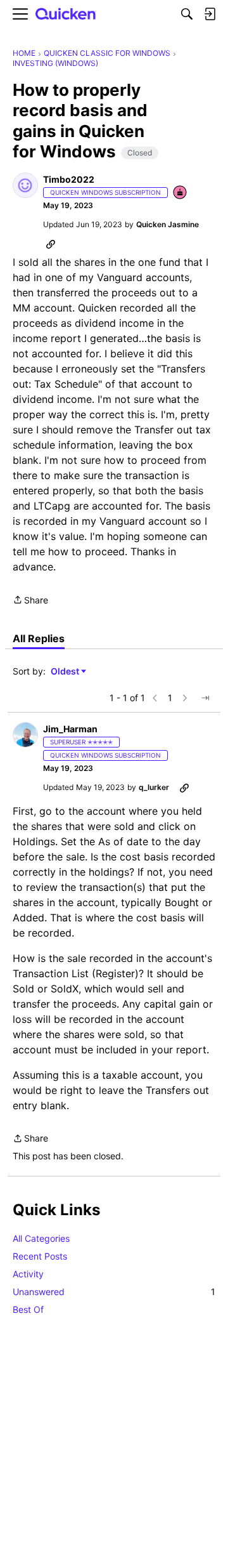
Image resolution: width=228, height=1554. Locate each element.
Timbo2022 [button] (68, 179)
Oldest (66, 672)
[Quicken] (65, 14)
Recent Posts (40, 1256)
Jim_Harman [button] (70, 728)
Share (30, 601)
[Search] (186, 14)
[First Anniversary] (180, 193)
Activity (28, 1273)
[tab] (38, 638)
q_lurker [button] (154, 787)
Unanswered (114, 1291)
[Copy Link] (50, 243)
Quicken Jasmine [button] (167, 224)
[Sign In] (209, 14)
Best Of (28, 1309)
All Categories (41, 1238)
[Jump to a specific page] (205, 698)
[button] (25, 185)
